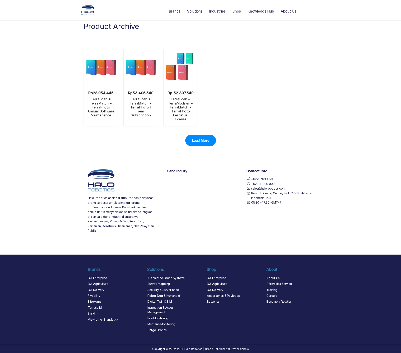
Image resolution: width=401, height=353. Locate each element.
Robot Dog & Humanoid (163, 295)
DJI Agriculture (98, 283)
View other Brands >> (103, 319)
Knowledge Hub (261, 11)
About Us (288, 11)
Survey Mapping (158, 283)
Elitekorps (95, 301)
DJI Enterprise (97, 278)
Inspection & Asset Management (160, 310)
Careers (271, 295)
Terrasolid (95, 307)
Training (272, 290)
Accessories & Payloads (223, 295)
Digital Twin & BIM (159, 301)
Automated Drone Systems (166, 278)
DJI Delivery (96, 290)
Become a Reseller (278, 301)
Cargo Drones (157, 330)
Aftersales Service (279, 283)
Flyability (94, 295)
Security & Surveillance (163, 290)
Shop (236, 11)
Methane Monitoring (161, 324)
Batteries (213, 301)
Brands (174, 11)
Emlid (91, 313)
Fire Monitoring (157, 318)
